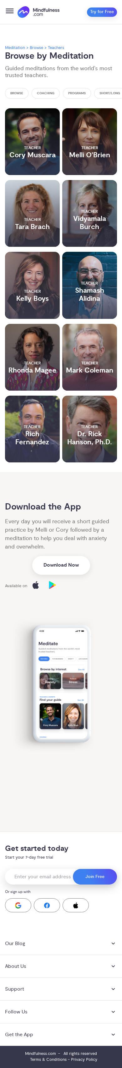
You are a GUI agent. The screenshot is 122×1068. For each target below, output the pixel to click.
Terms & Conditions (48, 1059)
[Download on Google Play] (52, 586)
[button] (18, 905)
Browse (36, 47)
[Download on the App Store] (36, 586)
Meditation (15, 47)
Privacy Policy (84, 1059)
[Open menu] (9, 12)
